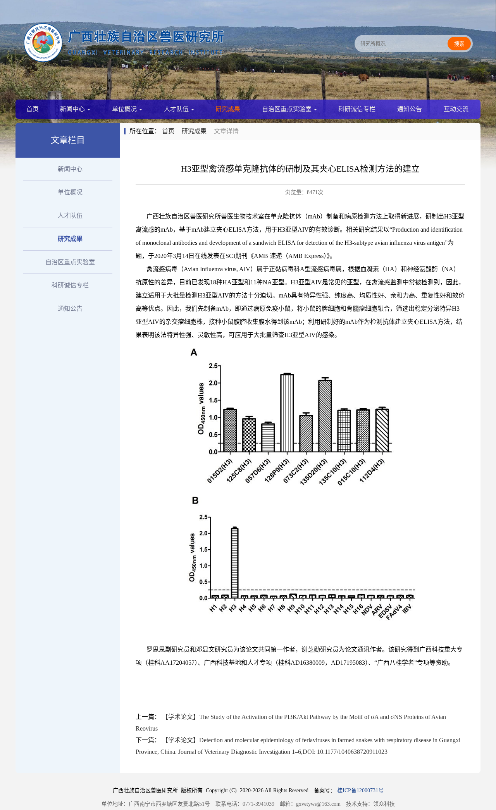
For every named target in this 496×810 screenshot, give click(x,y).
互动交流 (456, 109)
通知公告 (409, 109)
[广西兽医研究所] (124, 60)
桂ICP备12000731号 (360, 790)
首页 (32, 109)
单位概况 (125, 109)
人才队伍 (177, 109)
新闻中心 (73, 109)
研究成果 (227, 109)
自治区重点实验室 (287, 109)
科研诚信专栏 (356, 109)
